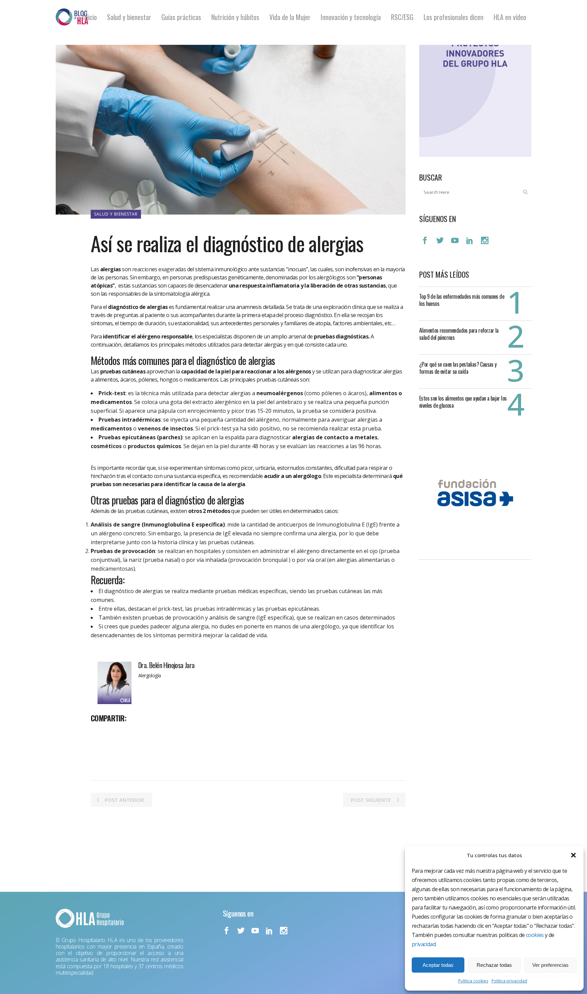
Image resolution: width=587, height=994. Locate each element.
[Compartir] (98, 733)
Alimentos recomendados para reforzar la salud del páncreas (459, 334)
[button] (573, 855)
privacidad (423, 944)
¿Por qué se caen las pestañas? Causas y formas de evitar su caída (458, 367)
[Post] (113, 733)
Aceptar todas (438, 965)
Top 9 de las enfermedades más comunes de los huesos (461, 300)
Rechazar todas (494, 965)
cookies (535, 935)
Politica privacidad (509, 981)
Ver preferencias (550, 965)
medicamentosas (112, 568)
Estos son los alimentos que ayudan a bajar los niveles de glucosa (462, 401)
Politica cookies (473, 981)
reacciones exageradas (159, 269)
